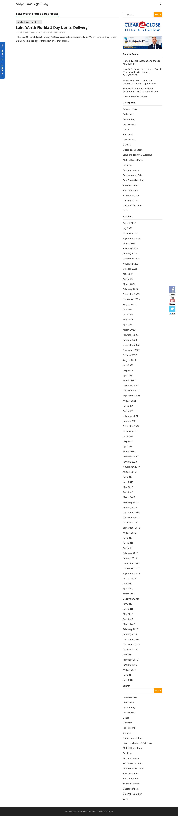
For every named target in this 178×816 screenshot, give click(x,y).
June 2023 (128, 314)
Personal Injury (131, 170)
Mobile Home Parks (133, 159)
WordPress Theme (96, 811)
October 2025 (130, 233)
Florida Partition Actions (135, 96)
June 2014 (128, 679)
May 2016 (128, 614)
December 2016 (131, 598)
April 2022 (128, 375)
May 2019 (128, 487)
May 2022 (128, 370)
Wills (125, 210)
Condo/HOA (129, 124)
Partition (127, 164)
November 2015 (131, 644)
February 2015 (130, 659)
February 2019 (130, 502)
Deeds (126, 129)
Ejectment (128, 134)
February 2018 (130, 553)
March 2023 (129, 329)
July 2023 (127, 309)
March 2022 (129, 380)
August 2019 (129, 471)
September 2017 (131, 573)
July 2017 (127, 583)
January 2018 (130, 558)
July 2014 (127, 674)
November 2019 (131, 466)
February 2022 (130, 385)
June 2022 (128, 365)
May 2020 (128, 441)
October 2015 (130, 649)
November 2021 (131, 390)
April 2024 (128, 278)
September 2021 (131, 395)
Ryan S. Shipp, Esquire (26, 32)
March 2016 (129, 624)
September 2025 (131, 238)
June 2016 (128, 608)
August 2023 (129, 304)
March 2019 (129, 497)
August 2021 (129, 400)
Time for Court (130, 185)
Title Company (130, 190)
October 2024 (130, 268)
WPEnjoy (109, 811)
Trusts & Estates (131, 195)
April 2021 (128, 410)
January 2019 (130, 507)
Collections (128, 114)
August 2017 (129, 578)
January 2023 (130, 339)
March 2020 (129, 451)
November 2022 (131, 349)
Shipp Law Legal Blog (32, 4)
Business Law (130, 109)
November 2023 (131, 299)
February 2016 (130, 629)
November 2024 (131, 263)
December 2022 (131, 344)
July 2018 (127, 537)
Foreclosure (129, 139)
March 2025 (129, 243)
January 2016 (130, 634)
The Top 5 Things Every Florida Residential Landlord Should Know (140, 90)
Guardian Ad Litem (132, 149)
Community (129, 119)
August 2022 (129, 360)
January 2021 (130, 421)
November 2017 (131, 568)
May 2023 (128, 319)
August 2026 (129, 223)
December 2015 (131, 639)
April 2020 (128, 446)
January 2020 (130, 461)
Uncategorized (130, 200)
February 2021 (130, 415)
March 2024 (129, 284)
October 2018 (130, 522)
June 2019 (128, 482)
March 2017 (129, 593)
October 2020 (130, 431)
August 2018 (129, 532)
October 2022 (130, 355)
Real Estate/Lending (133, 180)
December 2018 (131, 512)
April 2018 (128, 547)
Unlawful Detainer (132, 205)
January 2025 (130, 253)
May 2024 (128, 273)
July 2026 (127, 228)
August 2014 (129, 669)
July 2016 (127, 603)
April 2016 (128, 619)
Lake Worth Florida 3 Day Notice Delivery (52, 27)
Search (126, 685)
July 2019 (127, 476)
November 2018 (131, 517)
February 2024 (130, 289)
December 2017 (131, 563)
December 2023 (131, 294)
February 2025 (130, 248)
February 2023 (130, 334)
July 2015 (127, 654)
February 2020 (130, 456)
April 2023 (128, 324)
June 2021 (128, 405)
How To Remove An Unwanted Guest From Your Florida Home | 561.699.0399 (142, 72)
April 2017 (128, 588)
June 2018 (128, 542)
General (127, 144)
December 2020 (131, 426)
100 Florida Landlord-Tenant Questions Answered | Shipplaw (139, 82)
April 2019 (128, 492)
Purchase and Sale (132, 175)
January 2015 (130, 664)
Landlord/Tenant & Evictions (29, 22)
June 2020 (128, 436)
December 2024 (131, 258)
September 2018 (131, 527)
